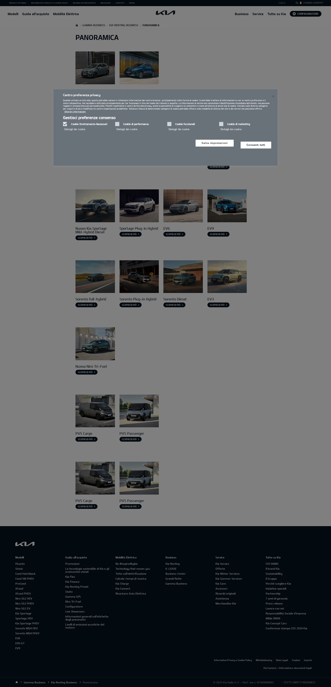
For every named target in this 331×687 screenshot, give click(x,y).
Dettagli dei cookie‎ (74, 129)
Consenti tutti (256, 145)
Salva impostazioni (215, 143)
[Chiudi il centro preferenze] (273, 96)
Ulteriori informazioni (75, 111)
